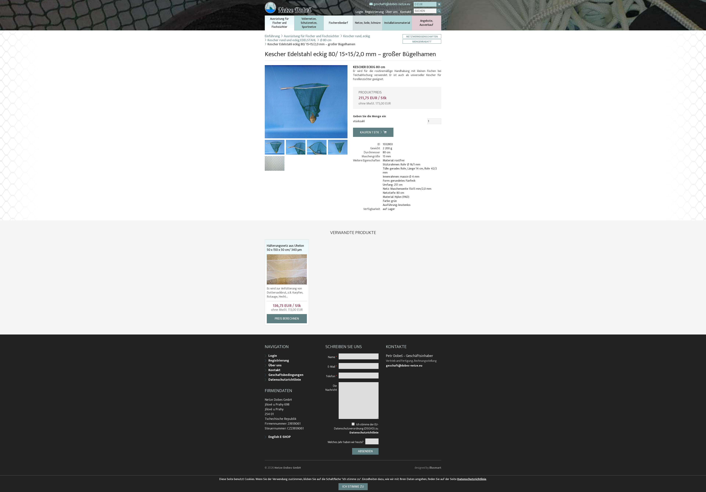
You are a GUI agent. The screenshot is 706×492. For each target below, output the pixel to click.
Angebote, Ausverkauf (426, 22)
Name (332, 357)
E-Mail (332, 366)
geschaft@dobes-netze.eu (391, 4)
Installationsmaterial (397, 22)
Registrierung (374, 12)
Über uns (392, 12)
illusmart (435, 467)
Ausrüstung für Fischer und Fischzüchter (279, 22)
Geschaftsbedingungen (285, 375)
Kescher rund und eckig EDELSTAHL (292, 40)
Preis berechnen (287, 318)
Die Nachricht (331, 387)
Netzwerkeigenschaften (422, 36)
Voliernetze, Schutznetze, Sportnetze (309, 22)
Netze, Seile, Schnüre (368, 22)
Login (359, 12)
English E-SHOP (279, 437)
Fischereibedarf (338, 22)
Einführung (272, 36)
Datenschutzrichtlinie (284, 380)
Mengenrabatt (422, 41)
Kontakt (405, 12)
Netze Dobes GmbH (287, 467)
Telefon (331, 376)
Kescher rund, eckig (356, 36)
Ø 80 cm (325, 40)
